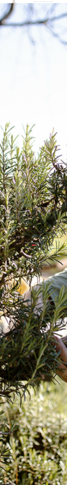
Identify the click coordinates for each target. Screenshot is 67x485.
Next (65, 244)
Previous (2, 244)
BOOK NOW (33, 245)
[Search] (54, 1)
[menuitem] (35, 1)
